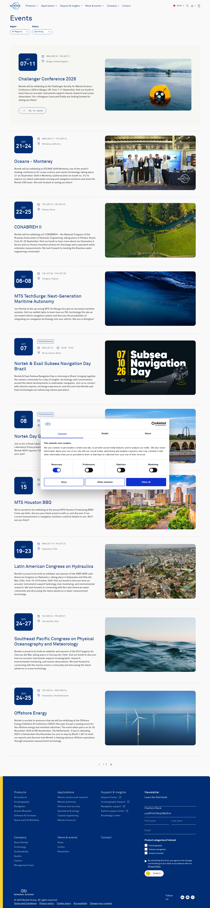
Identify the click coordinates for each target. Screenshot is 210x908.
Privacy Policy (154, 867)
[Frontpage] (15, 5)
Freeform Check (153, 808)
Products (30, 6)
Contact (126, 6)
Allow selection (105, 482)
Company (112, 6)
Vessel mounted (156, 853)
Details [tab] (105, 433)
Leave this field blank (156, 797)
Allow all (146, 482)
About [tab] (148, 433)
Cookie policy (64, 903)
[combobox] (20, 31)
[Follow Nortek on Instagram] (193, 897)
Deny (63, 482)
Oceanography (155, 846)
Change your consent (101, 903)
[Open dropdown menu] (36, 6)
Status (35, 27)
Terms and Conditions (25, 903)
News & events (93, 6)
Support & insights (70, 6)
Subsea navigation (157, 849)
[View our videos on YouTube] (187, 897)
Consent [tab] (62, 434)
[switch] (89, 470)
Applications (47, 6)
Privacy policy (46, 903)
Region (13, 27)
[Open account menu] (193, 6)
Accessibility (80, 903)
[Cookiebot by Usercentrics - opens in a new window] (153, 424)
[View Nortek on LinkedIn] (182, 897)
